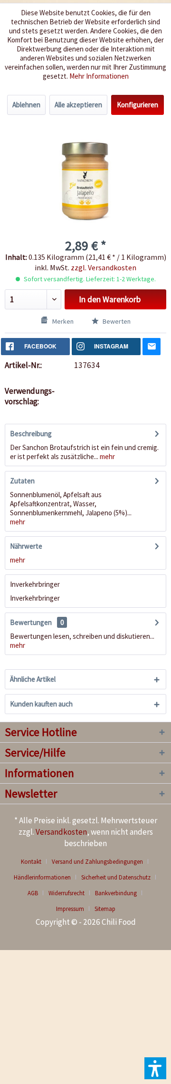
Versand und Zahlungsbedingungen (97, 862)
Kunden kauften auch (41, 703)
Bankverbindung (116, 893)
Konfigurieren (137, 104)
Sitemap (105, 909)
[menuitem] (34, 861)
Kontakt (31, 862)
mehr (106, 456)
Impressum (70, 909)
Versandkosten (61, 832)
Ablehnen (26, 104)
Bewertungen (31, 622)
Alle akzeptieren (78, 104)
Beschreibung (31, 433)
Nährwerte (26, 546)
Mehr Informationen (99, 76)
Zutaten (22, 480)
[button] (155, 1068)
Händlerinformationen (42, 877)
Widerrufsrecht (66, 893)
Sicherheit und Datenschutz (116, 877)
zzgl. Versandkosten (103, 267)
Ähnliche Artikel (33, 679)
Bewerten (116, 321)
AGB (33, 893)
